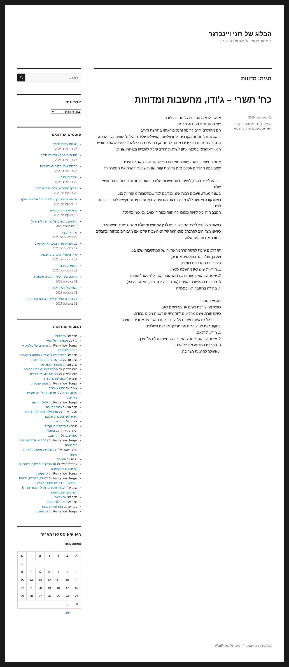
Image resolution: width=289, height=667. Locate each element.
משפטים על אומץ (57, 341)
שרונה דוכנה (69, 393)
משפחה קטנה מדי (51, 364)
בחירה (268, 123)
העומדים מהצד (68, 265)
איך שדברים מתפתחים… (46, 359)
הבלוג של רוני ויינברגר (240, 33)
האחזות (250, 123)
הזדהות (239, 123)
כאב (258, 128)
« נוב (68, 612)
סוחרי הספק (69, 232)
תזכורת (61, 459)
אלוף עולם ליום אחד (64, 287)
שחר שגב (71, 435)
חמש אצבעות (39, 383)
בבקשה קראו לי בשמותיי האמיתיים (56, 243)
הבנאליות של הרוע (55, 378)
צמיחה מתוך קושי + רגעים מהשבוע (55, 276)
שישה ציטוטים (69, 177)
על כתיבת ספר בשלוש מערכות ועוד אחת (51, 299)
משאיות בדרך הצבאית (63, 210)
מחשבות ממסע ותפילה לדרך (59, 155)
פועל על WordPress (227, 645)
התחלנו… (59, 421)
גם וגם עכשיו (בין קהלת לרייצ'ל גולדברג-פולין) (49, 199)
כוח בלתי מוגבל (57, 502)
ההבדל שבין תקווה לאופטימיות (58, 166)
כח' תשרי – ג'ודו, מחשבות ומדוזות (203, 99)
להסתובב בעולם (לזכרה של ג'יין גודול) (53, 221)
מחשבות (239, 128)
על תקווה (61, 336)
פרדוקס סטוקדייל (55, 426)
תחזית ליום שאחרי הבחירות (41, 369)
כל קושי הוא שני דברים (44, 374)
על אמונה (42, 473)
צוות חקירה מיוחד (52, 506)
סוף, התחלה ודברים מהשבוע (59, 254)
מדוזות (250, 128)
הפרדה (267, 128)
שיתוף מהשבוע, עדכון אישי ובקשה (56, 188)
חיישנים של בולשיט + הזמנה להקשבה (43, 355)
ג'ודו (259, 123)
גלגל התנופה (40, 402)
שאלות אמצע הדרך (65, 144)
